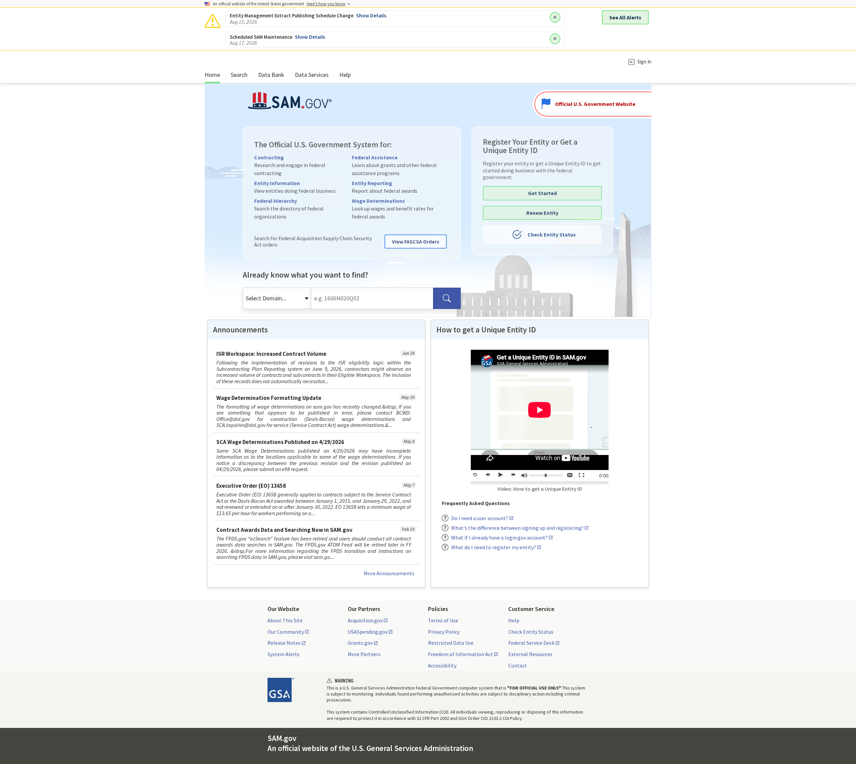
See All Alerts (625, 17)
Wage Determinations (378, 200)
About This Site (285, 620)
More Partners (364, 654)
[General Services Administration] (281, 690)
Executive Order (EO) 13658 (251, 485)
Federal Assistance (375, 157)
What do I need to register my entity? (493, 547)
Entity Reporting (372, 183)
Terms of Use (443, 620)
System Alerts (284, 654)
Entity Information (277, 183)
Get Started (542, 193)
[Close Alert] (555, 17)
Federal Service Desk (531, 642)
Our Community (286, 631)
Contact (517, 665)
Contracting (269, 157)
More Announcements (389, 573)
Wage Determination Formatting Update (268, 398)
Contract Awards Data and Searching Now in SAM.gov (284, 529)
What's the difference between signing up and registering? (517, 527)
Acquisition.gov (365, 620)
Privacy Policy (443, 631)
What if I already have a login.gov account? (499, 537)
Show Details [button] (371, 15)
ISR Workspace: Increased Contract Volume (271, 353)
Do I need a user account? (479, 518)
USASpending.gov (368, 631)
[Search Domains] (447, 298)
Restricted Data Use (450, 642)
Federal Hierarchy (275, 200)
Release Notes (284, 642)
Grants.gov (360, 642)
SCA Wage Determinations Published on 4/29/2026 (280, 442)
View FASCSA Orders (415, 241)
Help (513, 620)
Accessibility (442, 665)
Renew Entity (542, 212)
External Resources (530, 654)
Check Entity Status (552, 234)
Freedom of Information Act (460, 654)
